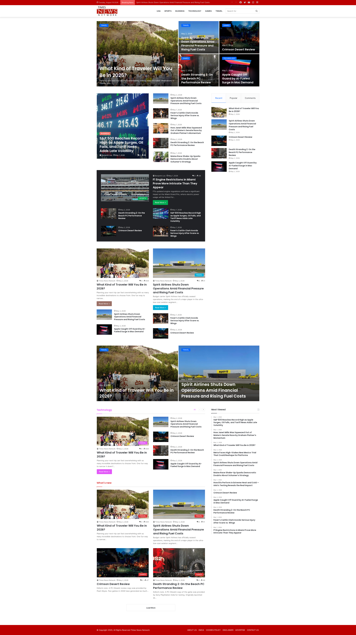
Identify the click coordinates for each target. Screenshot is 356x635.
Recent (218, 98)
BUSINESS (179, 11)
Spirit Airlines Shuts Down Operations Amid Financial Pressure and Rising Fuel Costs (197, 43)
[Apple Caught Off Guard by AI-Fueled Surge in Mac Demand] (239, 70)
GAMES (208, 11)
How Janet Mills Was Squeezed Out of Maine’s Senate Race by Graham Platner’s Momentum (186, 130)
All (195, 410)
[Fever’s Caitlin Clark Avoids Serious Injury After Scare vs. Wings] (160, 113)
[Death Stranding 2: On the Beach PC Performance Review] (199, 70)
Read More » (160, 202)
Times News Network (107, 281)
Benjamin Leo (107, 155)
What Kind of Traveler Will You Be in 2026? (136, 393)
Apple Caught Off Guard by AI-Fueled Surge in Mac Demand (237, 78)
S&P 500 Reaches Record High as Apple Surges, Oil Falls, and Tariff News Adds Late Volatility (185, 216)
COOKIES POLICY (213, 630)
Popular (233, 98)
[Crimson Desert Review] (239, 37)
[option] (178, 53)
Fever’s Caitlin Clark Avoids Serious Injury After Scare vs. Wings (184, 115)
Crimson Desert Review (146, 2)
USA (158, 11)
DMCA (201, 630)
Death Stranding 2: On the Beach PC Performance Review (197, 78)
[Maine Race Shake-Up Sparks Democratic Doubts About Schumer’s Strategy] (160, 157)
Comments (250, 98)
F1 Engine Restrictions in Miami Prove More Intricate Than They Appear (175, 183)
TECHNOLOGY (194, 11)
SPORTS (167, 11)
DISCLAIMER (228, 630)
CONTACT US (253, 630)
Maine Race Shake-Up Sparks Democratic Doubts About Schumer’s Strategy (185, 159)
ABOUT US (192, 630)
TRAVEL (219, 11)
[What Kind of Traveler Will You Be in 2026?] (137, 53)
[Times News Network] (107, 11)
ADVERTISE (240, 630)
